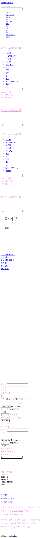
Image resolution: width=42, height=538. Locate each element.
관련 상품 (5, 268)
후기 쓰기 (5, 421)
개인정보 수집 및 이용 (10, 398)
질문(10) (4, 265)
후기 (7, 30)
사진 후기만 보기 (10, 414)
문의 (7, 33)
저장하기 (5, 412)
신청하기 (5, 474)
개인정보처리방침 (7, 498)
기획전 (8, 13)
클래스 (8, 37)
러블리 (8, 17)
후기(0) (4, 262)
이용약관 (4, 495)
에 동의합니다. (16, 398)
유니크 (8, 19)
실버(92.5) (9, 21)
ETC (7, 26)
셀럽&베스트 (10, 15)
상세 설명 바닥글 (8, 260)
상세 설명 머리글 (8, 254)
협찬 (7, 28)
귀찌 (7, 24)
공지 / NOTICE (10, 35)
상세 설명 (5, 257)
